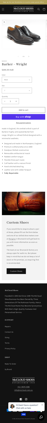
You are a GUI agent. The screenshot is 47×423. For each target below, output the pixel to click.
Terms (7, 343)
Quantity (5, 96)
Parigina (12, 239)
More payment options (23, 123)
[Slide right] (28, 56)
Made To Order (10, 364)
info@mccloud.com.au (23, 390)
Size (3, 86)
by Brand (8, 369)
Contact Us (9, 332)
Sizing (7, 337)
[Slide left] (18, 56)
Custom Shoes (16, 271)
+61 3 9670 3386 (23, 387)
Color (3, 75)
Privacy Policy (10, 348)
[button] (3, 9)
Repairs (8, 326)
